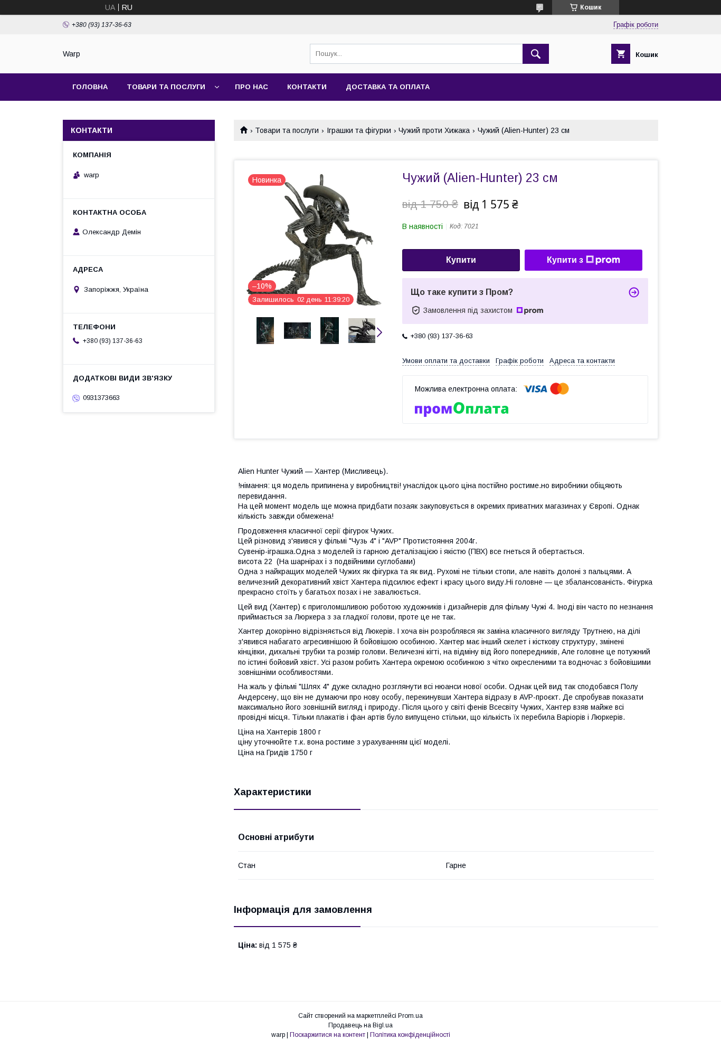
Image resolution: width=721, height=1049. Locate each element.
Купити (461, 259)
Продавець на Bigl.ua (360, 1025)
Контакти (307, 87)
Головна (90, 87)
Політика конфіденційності (410, 1034)
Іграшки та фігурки (359, 130)
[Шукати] (536, 54)
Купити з (565, 259)
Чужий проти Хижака (434, 130)
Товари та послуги (166, 87)
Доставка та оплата (388, 87)
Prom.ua (410, 1015)
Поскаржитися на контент (327, 1034)
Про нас (251, 87)
